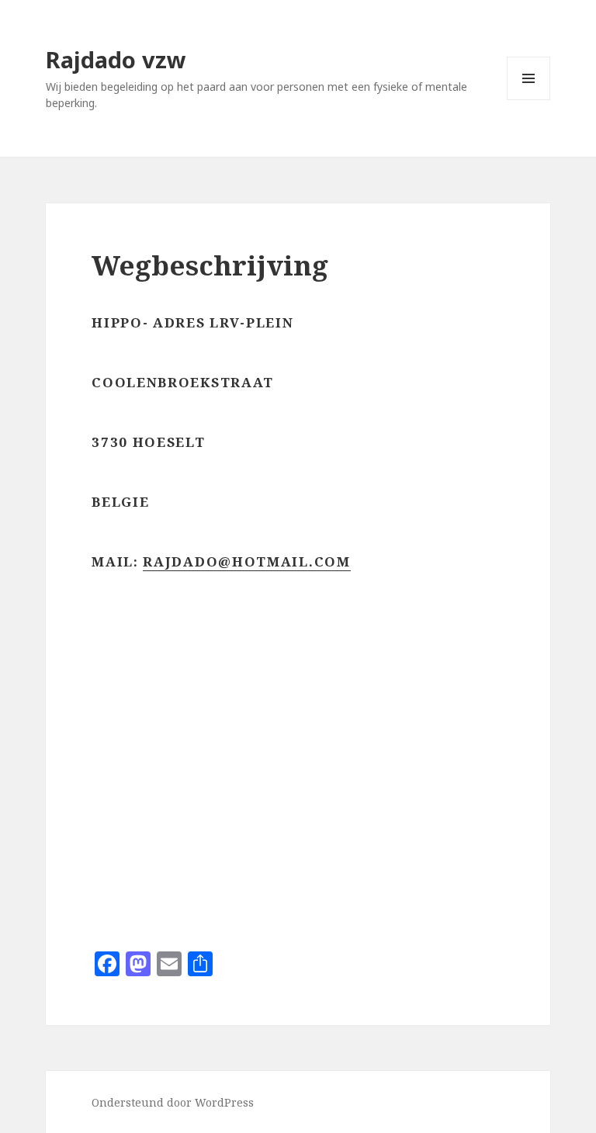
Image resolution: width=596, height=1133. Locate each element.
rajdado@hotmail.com (246, 561)
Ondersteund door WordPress (173, 1102)
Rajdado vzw (116, 59)
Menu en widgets (529, 99)
